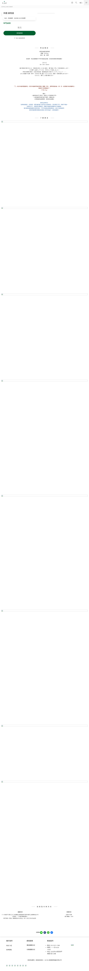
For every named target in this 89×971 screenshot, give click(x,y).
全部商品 (3, 6)
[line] (41, 932)
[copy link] (51, 932)
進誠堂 (11, 6)
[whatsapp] (48, 932)
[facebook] (44, 932)
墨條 (7, 6)
